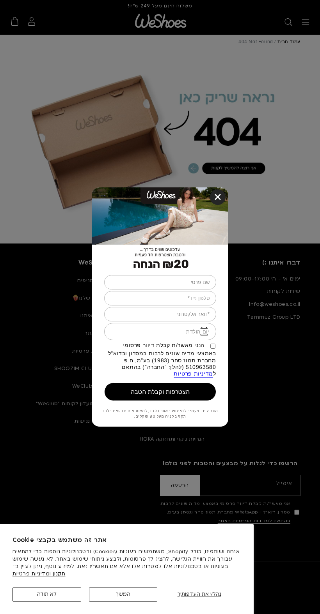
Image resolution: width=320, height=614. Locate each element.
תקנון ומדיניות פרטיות (39, 573)
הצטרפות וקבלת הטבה (160, 391)
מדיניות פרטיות (193, 374)
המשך (123, 594)
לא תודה (47, 594)
